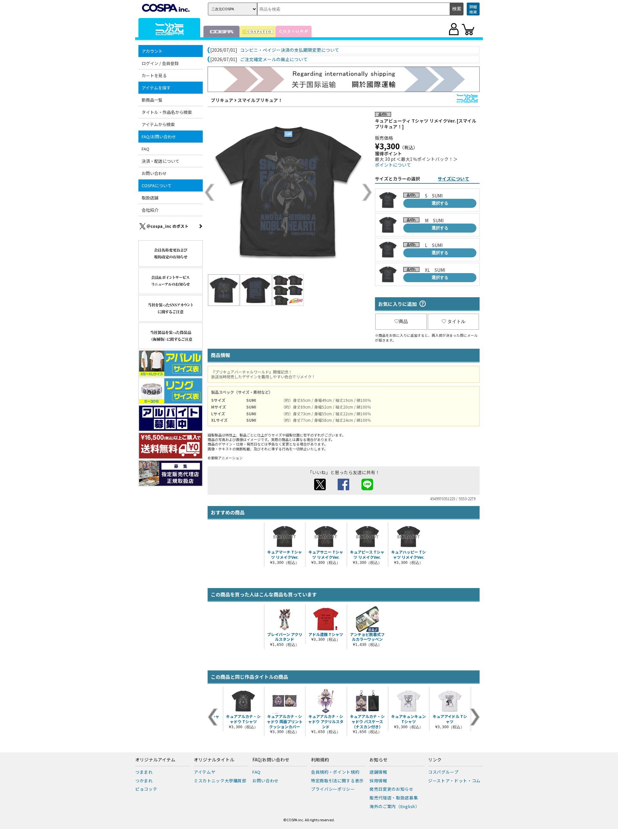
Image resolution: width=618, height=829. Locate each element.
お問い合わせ (154, 173)
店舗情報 (378, 772)
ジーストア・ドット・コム (454, 781)
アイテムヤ (204, 772)
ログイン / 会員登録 (160, 63)
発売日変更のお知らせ (392, 789)
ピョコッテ (146, 789)
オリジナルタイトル (214, 760)
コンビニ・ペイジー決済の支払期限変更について (289, 50)
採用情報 (378, 781)
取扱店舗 (150, 198)
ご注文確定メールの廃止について (274, 59)
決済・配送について (160, 161)
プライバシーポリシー (333, 789)
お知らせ (379, 760)
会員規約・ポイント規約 (335, 772)
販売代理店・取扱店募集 (394, 798)
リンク (435, 760)
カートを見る (154, 75)
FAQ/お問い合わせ (270, 760)
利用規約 (320, 760)
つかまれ (144, 781)
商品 (403, 321)
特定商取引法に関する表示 (337, 781)
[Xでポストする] (320, 488)
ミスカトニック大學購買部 (220, 781)
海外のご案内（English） (395, 806)
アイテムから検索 (158, 124)
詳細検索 (473, 9)
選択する (440, 203)
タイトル (456, 321)
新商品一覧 (152, 100)
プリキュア (222, 100)
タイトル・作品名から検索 (167, 112)
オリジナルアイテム (155, 760)
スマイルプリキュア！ (260, 100)
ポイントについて (393, 164)
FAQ (145, 149)
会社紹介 (150, 210)
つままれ (144, 772)
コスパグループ (443, 772)
